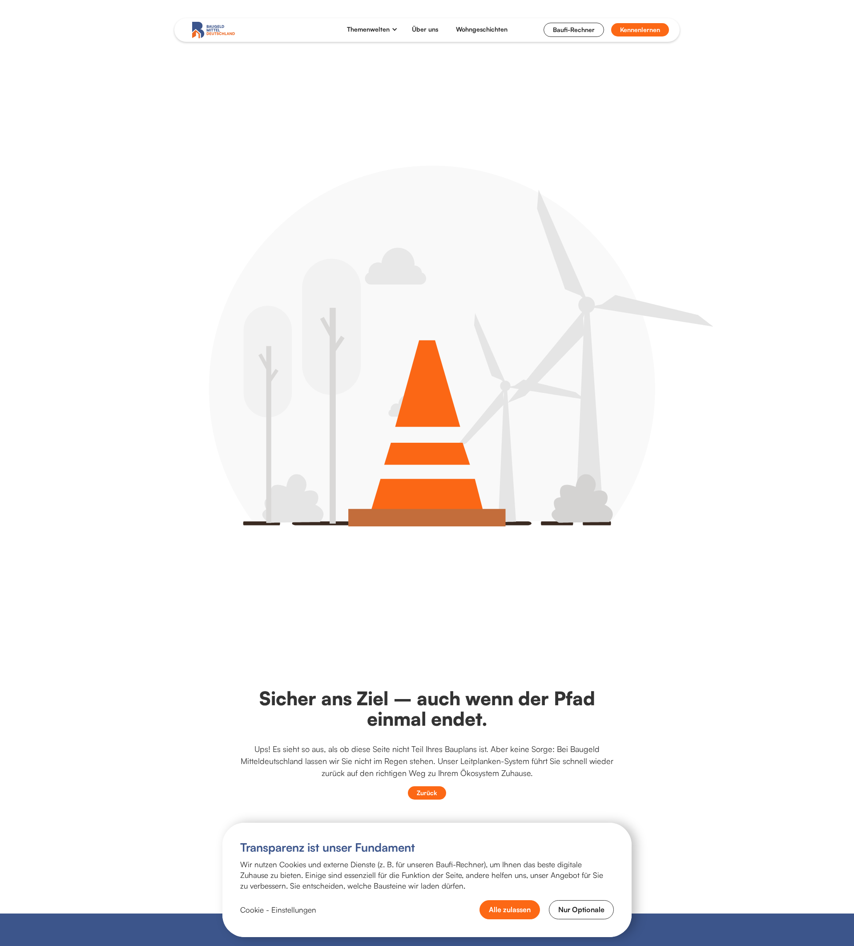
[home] (213, 30)
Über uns (425, 29)
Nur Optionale (581, 909)
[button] (372, 29)
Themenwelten (368, 29)
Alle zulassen (510, 909)
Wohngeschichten (482, 29)
